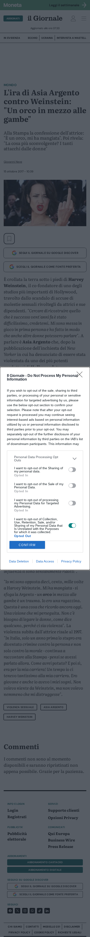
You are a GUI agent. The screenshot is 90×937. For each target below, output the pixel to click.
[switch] (72, 469)
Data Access (45, 561)
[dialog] (45, 468)
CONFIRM (27, 545)
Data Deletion (19, 561)
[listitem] (45, 458)
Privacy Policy (71, 561)
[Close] (81, 376)
